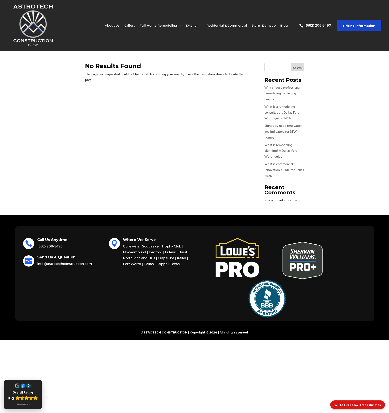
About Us (112, 25)
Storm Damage (263, 25)
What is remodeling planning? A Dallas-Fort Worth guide (280, 150)
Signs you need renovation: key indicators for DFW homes (283, 131)
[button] (357, 404)
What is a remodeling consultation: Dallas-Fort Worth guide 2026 (281, 112)
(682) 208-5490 (318, 25)
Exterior (192, 25)
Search (297, 67)
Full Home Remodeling (158, 25)
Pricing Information (359, 26)
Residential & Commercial (226, 25)
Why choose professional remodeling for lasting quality (282, 93)
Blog (284, 25)
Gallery (129, 25)
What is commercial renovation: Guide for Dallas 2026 (284, 170)
